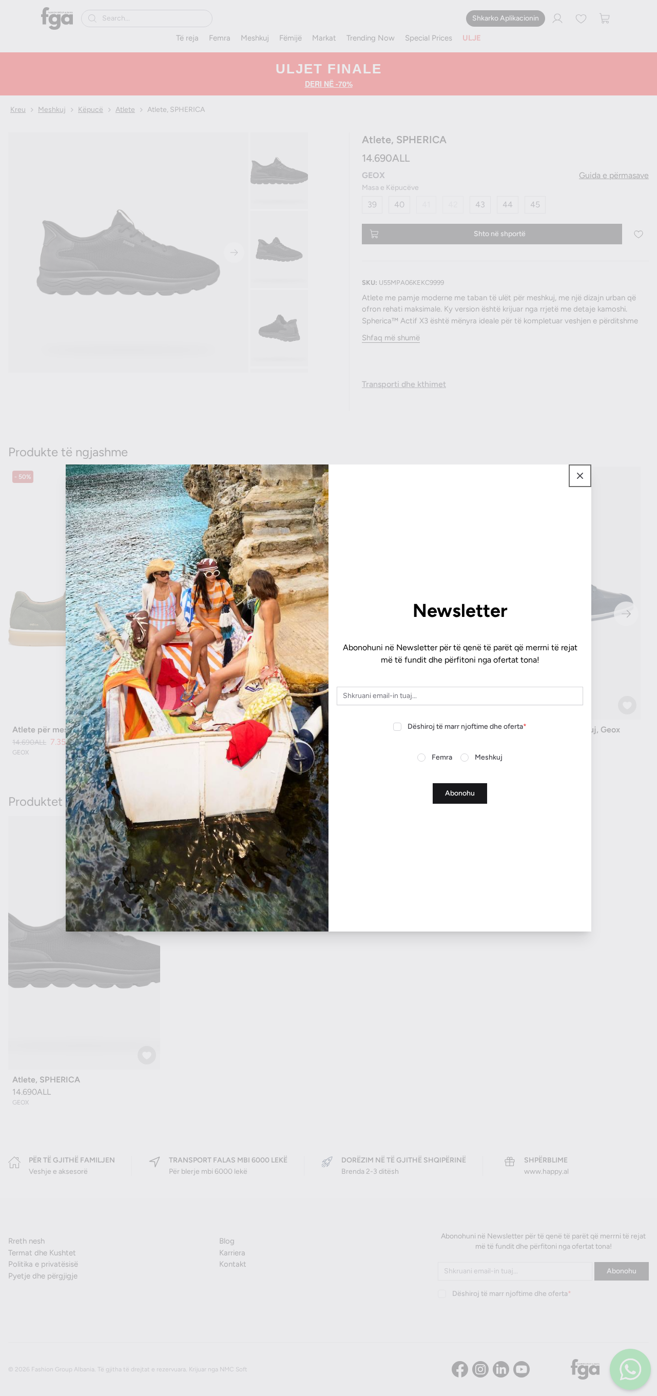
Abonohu (460, 793)
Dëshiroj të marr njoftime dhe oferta (467, 726)
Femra (442, 757)
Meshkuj (489, 757)
